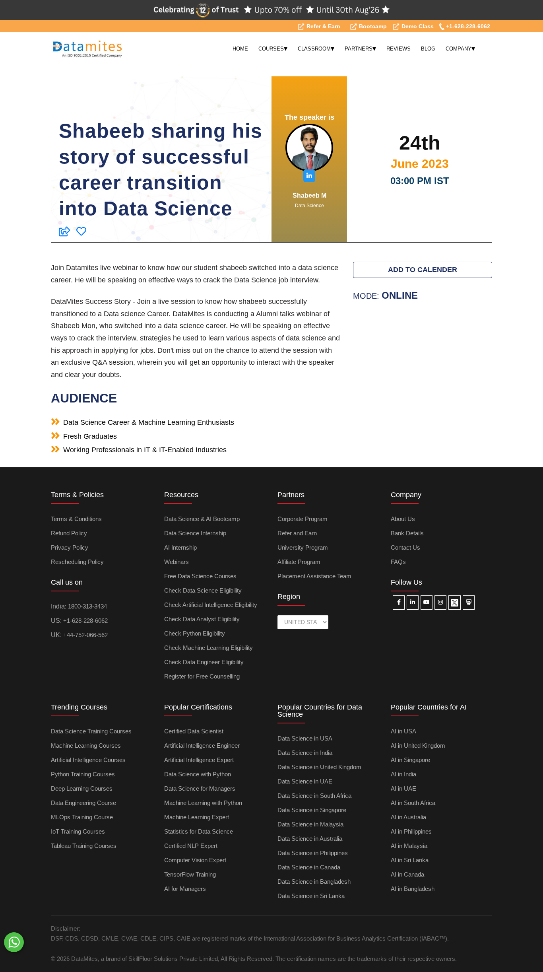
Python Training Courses (83, 774)
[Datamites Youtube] (426, 602)
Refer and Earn (297, 533)
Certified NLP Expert (190, 845)
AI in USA (403, 731)
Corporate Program (302, 518)
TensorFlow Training (190, 874)
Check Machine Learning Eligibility (208, 647)
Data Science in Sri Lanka (311, 895)
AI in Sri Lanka (410, 860)
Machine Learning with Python (203, 802)
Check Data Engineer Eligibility (204, 662)
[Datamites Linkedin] (413, 602)
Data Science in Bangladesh (314, 881)
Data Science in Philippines (312, 853)
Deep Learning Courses (81, 788)
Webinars (176, 561)
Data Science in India (304, 752)
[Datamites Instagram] (440, 602)
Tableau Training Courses (83, 845)
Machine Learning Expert (196, 817)
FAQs (398, 561)
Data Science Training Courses (91, 731)
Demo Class (417, 26)
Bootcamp (372, 26)
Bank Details (407, 533)
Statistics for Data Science (198, 831)
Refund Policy (69, 533)
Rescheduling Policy (77, 561)
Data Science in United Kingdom (319, 767)
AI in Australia (408, 817)
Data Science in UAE (304, 781)
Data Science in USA (304, 738)
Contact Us (405, 547)
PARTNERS (360, 48)
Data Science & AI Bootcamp (202, 518)
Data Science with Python (197, 774)
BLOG (428, 49)
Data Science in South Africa (314, 795)
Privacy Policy (69, 547)
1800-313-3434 (87, 606)
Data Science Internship (195, 533)
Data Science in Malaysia (310, 824)
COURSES (272, 48)
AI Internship (180, 547)
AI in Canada (407, 874)
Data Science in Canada (308, 867)
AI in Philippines (411, 831)
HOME (240, 49)
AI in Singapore (410, 759)
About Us (403, 518)
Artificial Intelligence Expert (199, 759)
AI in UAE (403, 788)
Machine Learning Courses (86, 745)
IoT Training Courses (78, 831)
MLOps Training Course (82, 817)
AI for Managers (185, 888)
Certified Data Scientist (193, 731)
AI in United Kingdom (418, 745)
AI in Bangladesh (412, 888)
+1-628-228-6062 (467, 26)
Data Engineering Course (83, 802)
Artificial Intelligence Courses (88, 759)
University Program (302, 547)
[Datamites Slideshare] (469, 602)
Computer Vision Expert (195, 860)
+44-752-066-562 (85, 635)
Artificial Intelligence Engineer (202, 745)
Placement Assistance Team (314, 576)
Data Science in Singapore (311, 810)
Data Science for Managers (199, 788)
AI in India (403, 774)
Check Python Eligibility (194, 633)
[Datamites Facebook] (399, 602)
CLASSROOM (316, 48)
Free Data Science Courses (200, 576)
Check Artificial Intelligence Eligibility (210, 604)
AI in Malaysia (409, 845)
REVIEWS (398, 49)
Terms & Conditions (76, 518)
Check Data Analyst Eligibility (202, 619)
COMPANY (460, 48)
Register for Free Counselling (202, 676)
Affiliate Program (298, 561)
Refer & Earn (322, 26)
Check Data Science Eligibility (203, 590)
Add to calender (422, 270)
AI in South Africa (413, 802)
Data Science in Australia (309, 838)
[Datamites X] (454, 602)
